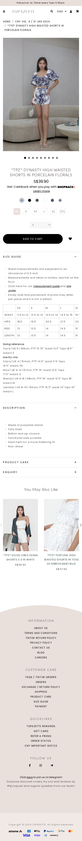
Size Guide (41, 701)
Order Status (41, 740)
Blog (41, 652)
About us (41, 628)
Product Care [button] (16, 462)
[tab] (41, 257)
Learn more (41, 191)
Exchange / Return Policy (41, 687)
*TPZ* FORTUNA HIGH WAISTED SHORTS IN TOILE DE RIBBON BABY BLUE (61, 559)
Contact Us (41, 647)
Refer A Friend (41, 736)
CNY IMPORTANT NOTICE (41, 745)
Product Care (40, 696)
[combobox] (61, 11)
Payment (41, 706)
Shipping (41, 691)
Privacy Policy (41, 642)
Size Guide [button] (12, 257)
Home (7, 21)
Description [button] (14, 408)
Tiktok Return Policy (41, 638)
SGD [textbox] (60, 11)
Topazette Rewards (41, 726)
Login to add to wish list (70, 239)
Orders (41, 682)
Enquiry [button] (10, 472)
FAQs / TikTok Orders (41, 677)
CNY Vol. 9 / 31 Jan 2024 (32, 21)
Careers (41, 657)
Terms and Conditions (41, 633)
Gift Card (41, 731)
